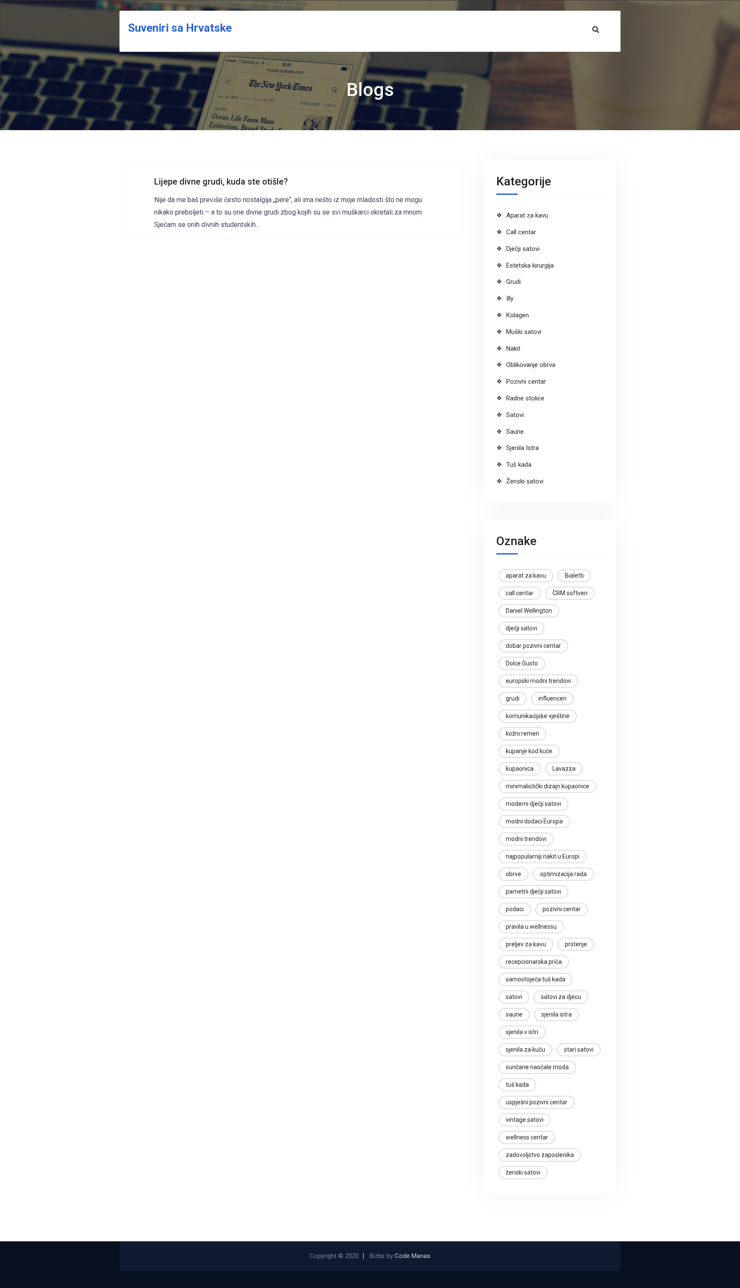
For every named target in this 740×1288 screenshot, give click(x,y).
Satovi (515, 415)
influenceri (552, 698)
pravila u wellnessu (531, 926)
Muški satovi (523, 332)
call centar (520, 593)
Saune (515, 431)
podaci (515, 909)
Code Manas (412, 1256)
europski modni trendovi (538, 680)
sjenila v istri (522, 1032)
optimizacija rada (563, 874)
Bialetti (574, 575)
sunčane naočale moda (537, 1067)
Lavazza (564, 768)
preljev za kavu (526, 944)
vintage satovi (524, 1119)
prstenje (576, 944)
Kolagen (517, 315)
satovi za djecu (561, 996)
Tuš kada (518, 464)
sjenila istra (556, 1014)
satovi (514, 996)
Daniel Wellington (529, 610)
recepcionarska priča (534, 961)
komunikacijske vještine (538, 716)
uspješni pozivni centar (536, 1102)
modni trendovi (526, 838)
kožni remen (522, 733)
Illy (509, 298)
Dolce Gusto (522, 663)
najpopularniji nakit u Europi (542, 856)
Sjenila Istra (522, 448)
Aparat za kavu (527, 215)
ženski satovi (523, 1172)
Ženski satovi (524, 481)
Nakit (513, 348)
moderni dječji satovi (533, 803)
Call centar (521, 232)
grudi (512, 698)
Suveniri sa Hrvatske (180, 27)
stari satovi (579, 1049)
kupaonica (520, 768)
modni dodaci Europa (534, 821)
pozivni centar (562, 909)
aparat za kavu (526, 575)
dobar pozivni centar (533, 645)
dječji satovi (521, 628)
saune (514, 1014)
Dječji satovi (523, 249)
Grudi (513, 282)
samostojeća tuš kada (535, 979)
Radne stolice (525, 398)
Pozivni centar (526, 381)
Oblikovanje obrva (530, 365)
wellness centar (527, 1137)
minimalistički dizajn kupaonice (547, 786)
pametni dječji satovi (533, 891)
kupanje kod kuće (529, 751)
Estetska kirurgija (530, 265)
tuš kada (517, 1084)
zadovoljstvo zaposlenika (540, 1154)
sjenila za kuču (525, 1049)
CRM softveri (570, 593)
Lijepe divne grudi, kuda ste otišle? (221, 181)
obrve (513, 874)
